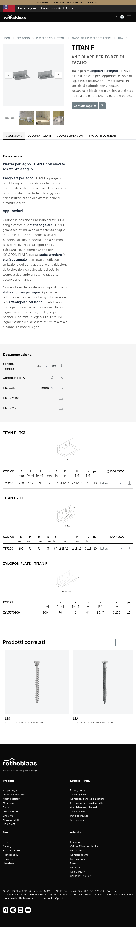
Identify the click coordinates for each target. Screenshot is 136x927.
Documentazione (39, 135)
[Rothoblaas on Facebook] (5, 910)
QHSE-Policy (77, 872)
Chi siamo (75, 842)
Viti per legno (10, 790)
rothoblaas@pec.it (53, 898)
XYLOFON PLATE (15, 254)
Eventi (73, 863)
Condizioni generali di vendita (86, 803)
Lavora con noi (78, 859)
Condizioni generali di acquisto (87, 799)
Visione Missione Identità (84, 846)
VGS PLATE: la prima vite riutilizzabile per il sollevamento (68, 2)
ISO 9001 (75, 867)
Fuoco (6, 807)
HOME (6, 38)
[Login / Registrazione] (122, 17)
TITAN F (122, 38)
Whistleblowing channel (83, 807)
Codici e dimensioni (70, 135)
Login (6, 842)
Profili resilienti (11, 811)
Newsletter (9, 863)
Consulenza (9, 859)
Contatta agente (79, 854)
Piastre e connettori (14, 794)
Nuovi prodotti (11, 820)
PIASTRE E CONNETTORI (50, 38)
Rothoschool (10, 854)
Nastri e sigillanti (12, 799)
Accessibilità (77, 820)
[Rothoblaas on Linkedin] (13, 910)
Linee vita (8, 816)
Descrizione (14, 135)
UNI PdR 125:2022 (80, 876)
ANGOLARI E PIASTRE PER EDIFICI (91, 38)
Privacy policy (78, 790)
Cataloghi (8, 846)
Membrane (9, 803)
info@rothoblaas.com (23, 898)
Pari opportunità (79, 816)
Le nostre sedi (78, 850)
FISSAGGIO (23, 38)
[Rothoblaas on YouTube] (28, 910)
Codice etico (77, 811)
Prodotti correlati (102, 135)
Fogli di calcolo (11, 850)
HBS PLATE (9, 824)
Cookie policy (78, 794)
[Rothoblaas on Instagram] (20, 910)
